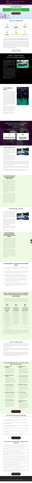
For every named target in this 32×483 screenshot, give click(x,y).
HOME (10, 1)
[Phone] (31, 242)
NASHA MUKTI (14, 1)
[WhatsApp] (31, 241)
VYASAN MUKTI (12, 3)
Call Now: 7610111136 (16, 13)
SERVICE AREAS (17, 3)
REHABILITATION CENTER (20, 1)
